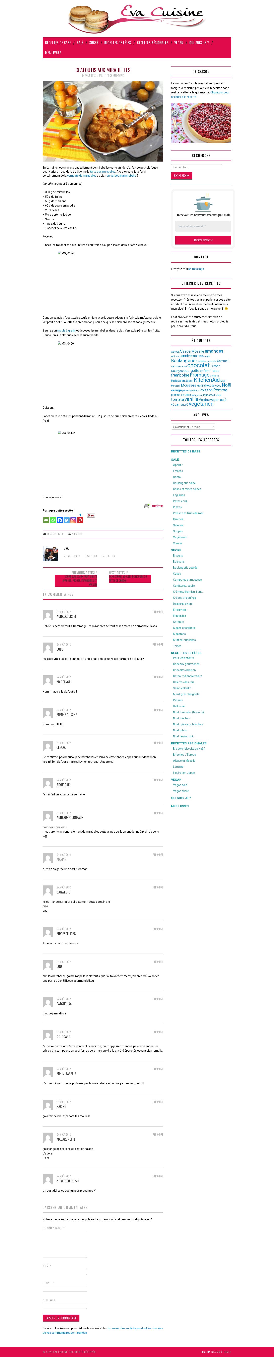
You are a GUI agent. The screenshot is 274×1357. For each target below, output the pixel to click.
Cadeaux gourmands (186, 664)
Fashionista (208, 1352)
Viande (177, 543)
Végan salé (180, 785)
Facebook (108, 556)
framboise (180, 375)
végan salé (218, 400)
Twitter (91, 556)
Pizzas (177, 507)
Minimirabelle (66, 1073)
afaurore (63, 784)
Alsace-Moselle (192, 351)
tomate (177, 399)
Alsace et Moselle (184, 760)
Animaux (176, 356)
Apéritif (178, 465)
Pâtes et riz (180, 501)
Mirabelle (77, 534)
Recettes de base (58, 42)
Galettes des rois (183, 682)
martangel (64, 681)
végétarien (201, 404)
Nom (47, 1266)
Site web (49, 1300)
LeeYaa (61, 747)
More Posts (72, 556)
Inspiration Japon (184, 772)
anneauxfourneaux (70, 817)
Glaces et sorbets (184, 627)
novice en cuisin (68, 1180)
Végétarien (180, 537)
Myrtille (201, 385)
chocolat (198, 365)
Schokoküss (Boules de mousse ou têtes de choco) (128, 578)
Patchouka (64, 1003)
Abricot (175, 351)
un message (196, 268)
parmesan (187, 390)
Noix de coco (213, 385)
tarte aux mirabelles (102, 171)
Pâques (178, 700)
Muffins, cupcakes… (185, 640)
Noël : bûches (181, 718)
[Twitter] (67, 518)
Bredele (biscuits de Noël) (189, 748)
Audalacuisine (67, 616)
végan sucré (179, 404)
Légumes (179, 495)
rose (217, 395)
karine (61, 1106)
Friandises (179, 615)
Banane (205, 356)
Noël (226, 385)
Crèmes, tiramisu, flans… (188, 591)
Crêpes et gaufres (184, 597)
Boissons (179, 561)
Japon (189, 380)
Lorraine (178, 766)
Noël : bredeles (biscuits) (188, 712)
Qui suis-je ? (199, 42)
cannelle (211, 361)
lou (59, 966)
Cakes (177, 573)
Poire (196, 390)
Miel (222, 380)
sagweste (63, 891)
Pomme (220, 390)
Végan (178, 42)
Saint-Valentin (182, 688)
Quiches (178, 519)
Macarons (179, 634)
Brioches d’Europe (184, 754)
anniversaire (191, 356)
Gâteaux (178, 621)
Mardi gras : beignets (186, 694)
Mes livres (53, 52)
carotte (175, 366)
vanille (191, 399)
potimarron (197, 395)
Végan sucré (181, 791)
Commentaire (54, 1228)
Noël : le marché (183, 736)
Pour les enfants (183, 658)
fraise (214, 370)
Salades (178, 525)
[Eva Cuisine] (137, 18)
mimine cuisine (67, 714)
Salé (80, 42)
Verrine (204, 400)
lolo (60, 649)
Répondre (158, 612)
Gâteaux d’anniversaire (187, 676)
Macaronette (66, 1139)
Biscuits (178, 555)
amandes (214, 351)
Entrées (178, 471)
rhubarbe (208, 394)
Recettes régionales (152, 42)
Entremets (180, 609)
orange (176, 390)
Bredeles (201, 361)
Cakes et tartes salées (187, 489)
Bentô (177, 477)
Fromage (199, 375)
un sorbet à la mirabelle (121, 175)
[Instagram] (73, 518)
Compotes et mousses (187, 579)
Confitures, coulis (184, 585)
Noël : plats (180, 730)
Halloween (178, 381)
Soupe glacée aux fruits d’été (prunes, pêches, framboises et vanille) (80, 580)
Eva (100, 75)
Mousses (188, 385)
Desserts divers (55, 534)
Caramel (222, 361)
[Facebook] (60, 518)
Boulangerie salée (184, 483)
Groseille (214, 376)
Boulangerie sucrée (185, 567)
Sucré (93, 42)
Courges (177, 371)
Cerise (183, 366)
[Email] (46, 518)
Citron (215, 366)
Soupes (178, 531)
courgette (191, 370)
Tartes (177, 646)
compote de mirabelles (81, 175)
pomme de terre (181, 394)
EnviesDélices (66, 933)
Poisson (206, 390)
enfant (205, 371)
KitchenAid (207, 380)
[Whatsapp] (53, 518)
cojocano (63, 1036)
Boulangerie (183, 360)
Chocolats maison (184, 670)
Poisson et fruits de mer (188, 513)
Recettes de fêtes (117, 42)
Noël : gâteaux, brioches (188, 724)
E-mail (49, 1283)
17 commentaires (115, 75)
